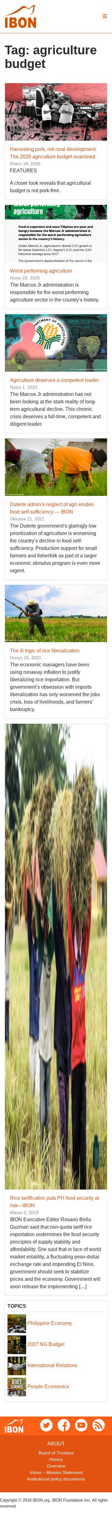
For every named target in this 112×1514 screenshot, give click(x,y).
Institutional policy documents (56, 1478)
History (56, 1459)
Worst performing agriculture (41, 271)
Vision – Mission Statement (56, 1472)
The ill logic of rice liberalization (45, 650)
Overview (56, 1465)
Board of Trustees (56, 1452)
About (56, 1443)
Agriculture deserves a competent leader (54, 380)
